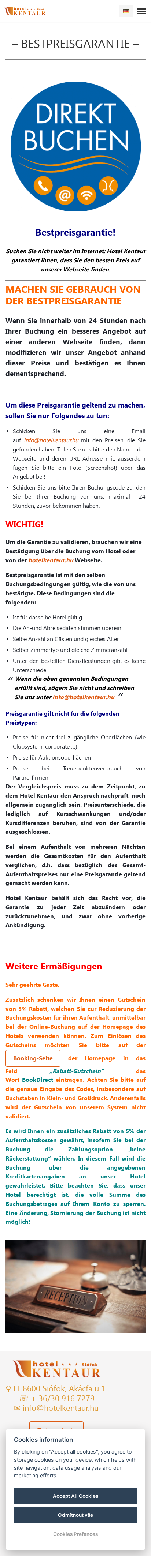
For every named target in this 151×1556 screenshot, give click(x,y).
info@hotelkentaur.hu (51, 440)
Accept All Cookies (75, 1496)
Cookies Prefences (75, 1534)
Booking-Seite (33, 1058)
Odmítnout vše (75, 1515)
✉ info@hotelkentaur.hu (56, 1408)
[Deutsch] (126, 11)
